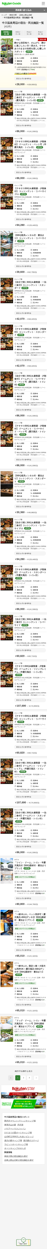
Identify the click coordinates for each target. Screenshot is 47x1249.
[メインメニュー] (43, 3)
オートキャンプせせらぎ (15, 1148)
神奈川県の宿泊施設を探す (16, 1156)
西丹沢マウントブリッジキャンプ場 (20, 1121)
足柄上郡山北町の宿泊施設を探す (19, 1160)
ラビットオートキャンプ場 (16, 1144)
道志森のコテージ (31, 1140)
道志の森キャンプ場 (13, 1140)
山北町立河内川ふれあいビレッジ (19, 1136)
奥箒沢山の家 (10, 1125)
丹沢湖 (20, 1125)
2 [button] (23, 1078)
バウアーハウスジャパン (15, 1129)
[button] (36, 1078)
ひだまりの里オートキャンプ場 (18, 1132)
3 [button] (29, 1078)
